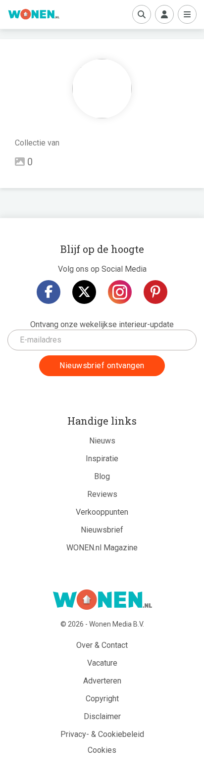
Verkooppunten (102, 512)
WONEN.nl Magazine (102, 547)
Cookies (102, 750)
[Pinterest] (155, 292)
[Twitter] (84, 292)
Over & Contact (102, 645)
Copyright (102, 698)
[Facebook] (48, 292)
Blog (102, 476)
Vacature (102, 663)
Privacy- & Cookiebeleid (102, 734)
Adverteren (102, 680)
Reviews (102, 494)
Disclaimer (102, 716)
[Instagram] (120, 292)
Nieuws (102, 440)
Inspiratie (102, 458)
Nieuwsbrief (102, 530)
